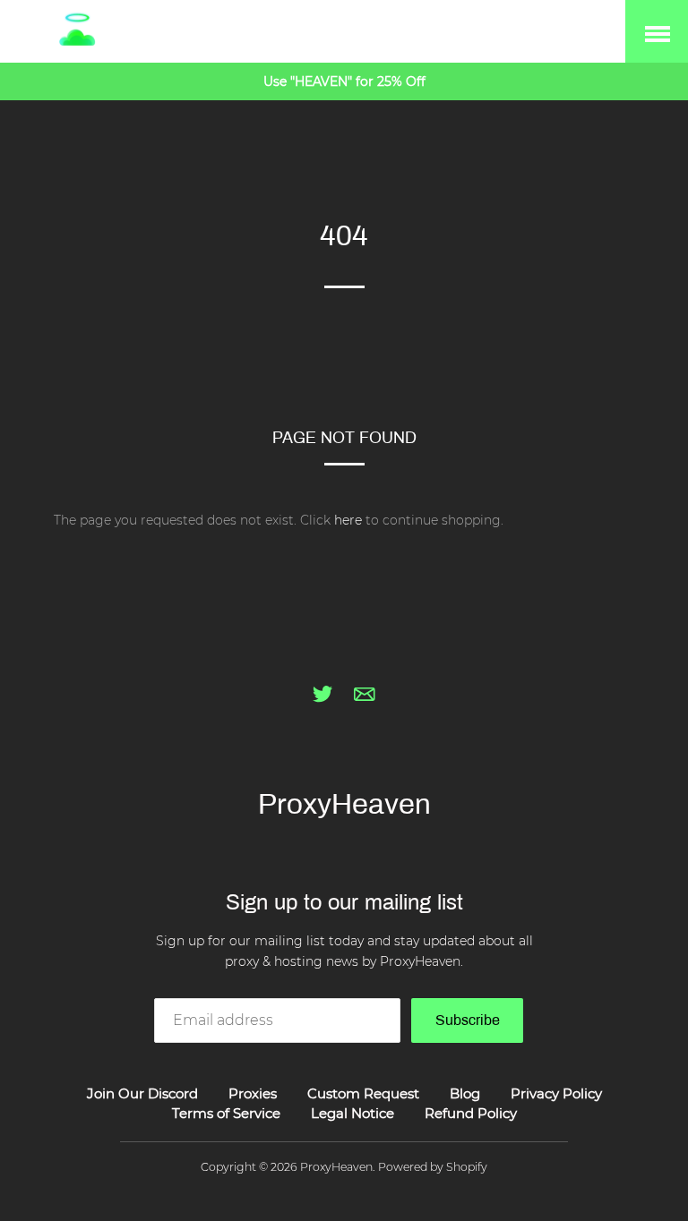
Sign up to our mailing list (344, 902)
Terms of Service (226, 1113)
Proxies (252, 1093)
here (348, 520)
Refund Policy (471, 1113)
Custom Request (363, 1093)
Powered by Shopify (432, 1167)
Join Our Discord (142, 1093)
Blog (465, 1093)
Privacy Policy (556, 1093)
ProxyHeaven (344, 804)
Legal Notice (352, 1113)
